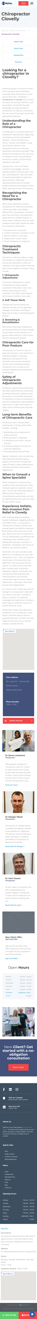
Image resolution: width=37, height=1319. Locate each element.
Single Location (9, 1154)
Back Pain (18, 48)
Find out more (11, 785)
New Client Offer (13, 937)
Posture (18, 62)
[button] (32, 3)
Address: (4, 1248)
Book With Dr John (13, 905)
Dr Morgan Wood (13, 817)
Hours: (4, 1256)
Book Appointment (11, 1159)
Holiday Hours (9, 1174)
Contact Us (8, 1188)
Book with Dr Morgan (14, 846)
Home (6, 1171)
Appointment (25, 1305)
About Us (8, 1180)
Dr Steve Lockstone (15, 755)
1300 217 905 (13, 1108)
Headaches (18, 55)
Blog (6, 1185)
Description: (6, 1233)
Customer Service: (8, 1268)
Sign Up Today (11, 958)
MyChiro (4, 1229)
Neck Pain (18, 42)
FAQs (6, 1151)
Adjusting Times (10, 1177)
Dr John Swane (13, 878)
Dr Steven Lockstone (11, 1157)
